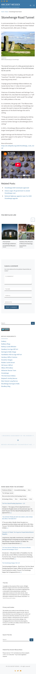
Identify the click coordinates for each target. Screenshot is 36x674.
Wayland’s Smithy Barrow (9, 378)
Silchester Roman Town (8, 370)
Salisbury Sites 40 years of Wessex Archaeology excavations (26, 243)
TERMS (12, 653)
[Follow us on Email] (7, 1)
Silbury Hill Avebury (7, 368)
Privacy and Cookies (10, 598)
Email (8, 295)
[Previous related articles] (29, 220)
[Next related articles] (33, 220)
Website (8, 302)
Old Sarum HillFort (7, 365)
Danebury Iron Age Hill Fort (9, 349)
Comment (9, 276)
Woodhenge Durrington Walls (10, 384)
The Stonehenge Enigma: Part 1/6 (11, 563)
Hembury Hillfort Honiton (9, 357)
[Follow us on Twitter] (4, 1)
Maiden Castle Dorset (8, 362)
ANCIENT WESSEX (14, 666)
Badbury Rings (5, 344)
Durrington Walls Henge (8, 352)
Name (7, 289)
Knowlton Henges (6, 360)
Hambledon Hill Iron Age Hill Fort (11, 354)
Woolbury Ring (5, 386)
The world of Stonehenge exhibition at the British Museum (9, 243)
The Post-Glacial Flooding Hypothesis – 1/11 (13, 503)
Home (2, 11)
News (6, 11)
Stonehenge (5, 373)
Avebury (3, 341)
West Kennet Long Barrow (9, 381)
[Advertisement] (18, 408)
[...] (10, 512)
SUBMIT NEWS (6, 654)
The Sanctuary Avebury (8, 376)
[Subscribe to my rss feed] (1, 1)
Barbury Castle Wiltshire (8, 347)
